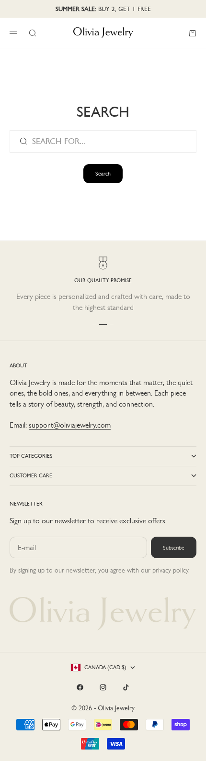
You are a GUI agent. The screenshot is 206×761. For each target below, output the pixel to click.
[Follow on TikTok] (126, 687)
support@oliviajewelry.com (70, 425)
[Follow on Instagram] (103, 687)
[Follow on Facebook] (80, 687)
